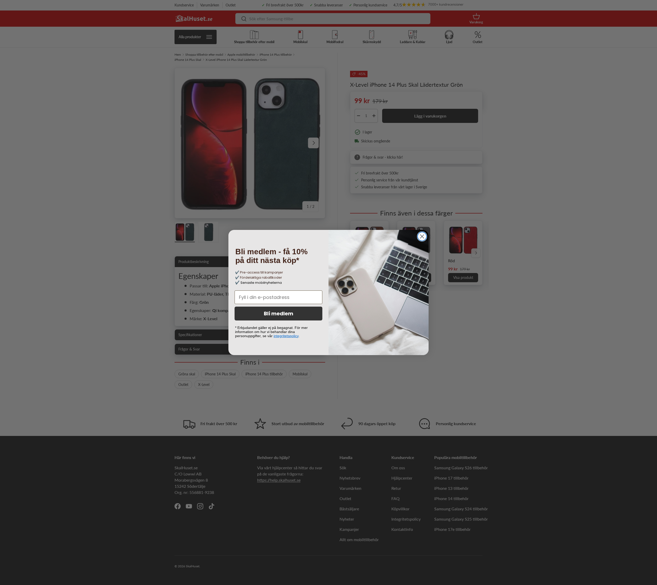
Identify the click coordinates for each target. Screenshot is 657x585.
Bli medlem (278, 313)
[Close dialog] (422, 236)
